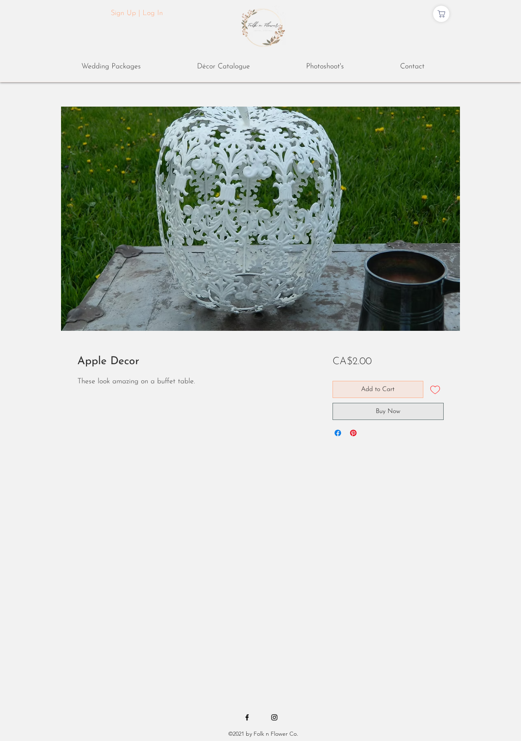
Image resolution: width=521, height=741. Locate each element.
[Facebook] (247, 717)
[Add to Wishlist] (435, 389)
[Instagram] (274, 717)
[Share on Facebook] (338, 433)
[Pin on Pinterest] (353, 433)
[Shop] (441, 14)
